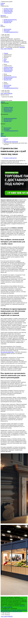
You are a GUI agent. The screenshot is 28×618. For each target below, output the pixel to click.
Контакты (3, 15)
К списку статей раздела (10, 158)
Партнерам (7, 30)
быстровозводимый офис (7, 352)
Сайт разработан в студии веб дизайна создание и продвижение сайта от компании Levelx (14, 610)
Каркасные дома (8, 10)
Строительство (8, 13)
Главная (3, 3)
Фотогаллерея (7, 29)
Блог (2, 25)
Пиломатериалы (8, 21)
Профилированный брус (10, 19)
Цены (2, 4)
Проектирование (8, 11)
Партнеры (22, 47)
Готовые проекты (8, 8)
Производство (7, 22)
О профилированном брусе (11, 32)
